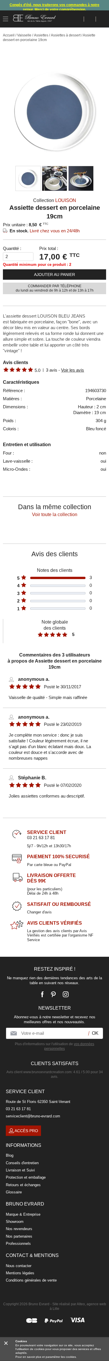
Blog (9, 1155)
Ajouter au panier (54, 274)
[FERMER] (6, 1343)
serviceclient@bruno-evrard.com (33, 1116)
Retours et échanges (23, 1185)
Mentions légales (20, 1273)
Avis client (39, 1072)
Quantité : (12, 248)
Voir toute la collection (54, 514)
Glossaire (14, 1192)
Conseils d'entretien (22, 1163)
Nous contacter (18, 1266)
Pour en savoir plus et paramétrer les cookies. (46, 1356)
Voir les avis (72, 370)
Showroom (15, 1221)
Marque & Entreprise (23, 1214)
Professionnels (18, 1243)
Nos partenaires (19, 1236)
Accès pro (26, 1130)
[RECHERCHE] (78, 19)
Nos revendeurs (19, 1229)
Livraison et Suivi (20, 1170)
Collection (54, 200)
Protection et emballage (26, 1177)
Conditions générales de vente (31, 1280)
